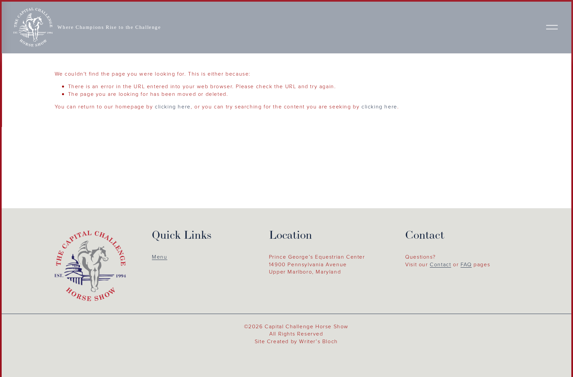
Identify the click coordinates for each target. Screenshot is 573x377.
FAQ (466, 264)
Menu (159, 256)
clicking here (173, 106)
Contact (440, 264)
